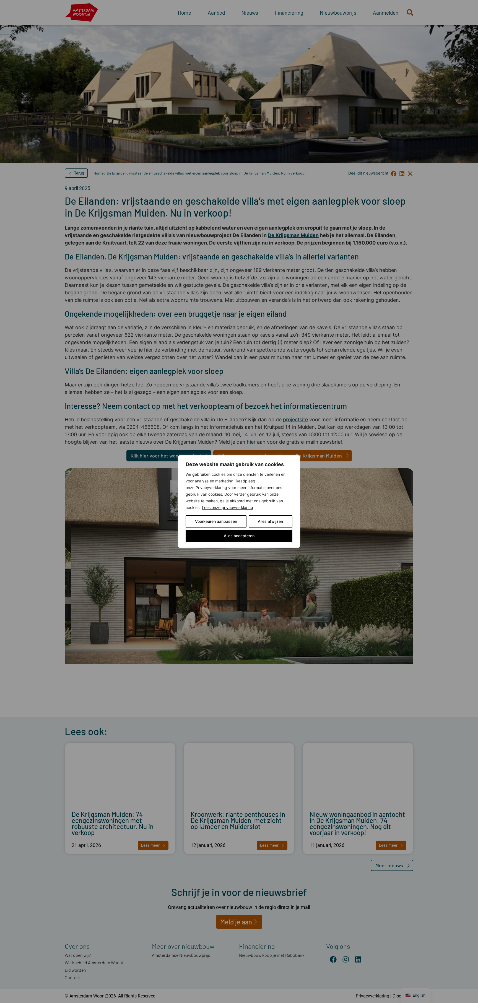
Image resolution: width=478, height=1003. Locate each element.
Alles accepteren (239, 535)
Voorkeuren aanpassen (216, 521)
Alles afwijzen (270, 521)
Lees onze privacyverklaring (227, 507)
